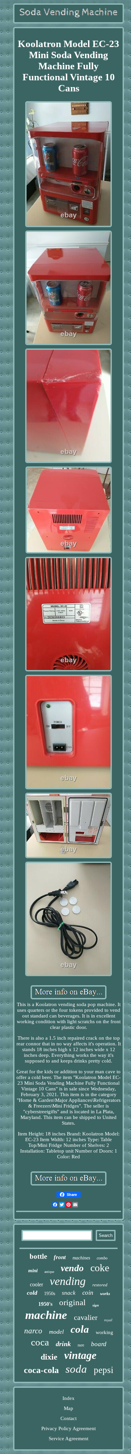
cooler (36, 1284)
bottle (38, 1256)
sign (95, 1305)
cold (32, 1292)
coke (99, 1267)
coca (40, 1342)
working (104, 1332)
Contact (68, 1418)
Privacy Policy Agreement (68, 1428)
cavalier (85, 1317)
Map (68, 1408)
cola (80, 1329)
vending (68, 1281)
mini (33, 1270)
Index (68, 1398)
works (105, 1293)
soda (76, 1369)
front (60, 1257)
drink (63, 1343)
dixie (49, 1357)
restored (99, 1284)
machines (81, 1257)
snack (69, 1293)
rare (81, 1344)
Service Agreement (68, 1438)
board (98, 1343)
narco (33, 1331)
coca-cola (41, 1370)
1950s (49, 1293)
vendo (72, 1268)
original (72, 1302)
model (56, 1331)
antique (49, 1272)
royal (108, 1320)
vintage (80, 1355)
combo (102, 1258)
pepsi (104, 1370)
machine (46, 1315)
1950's (45, 1304)
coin (87, 1292)
